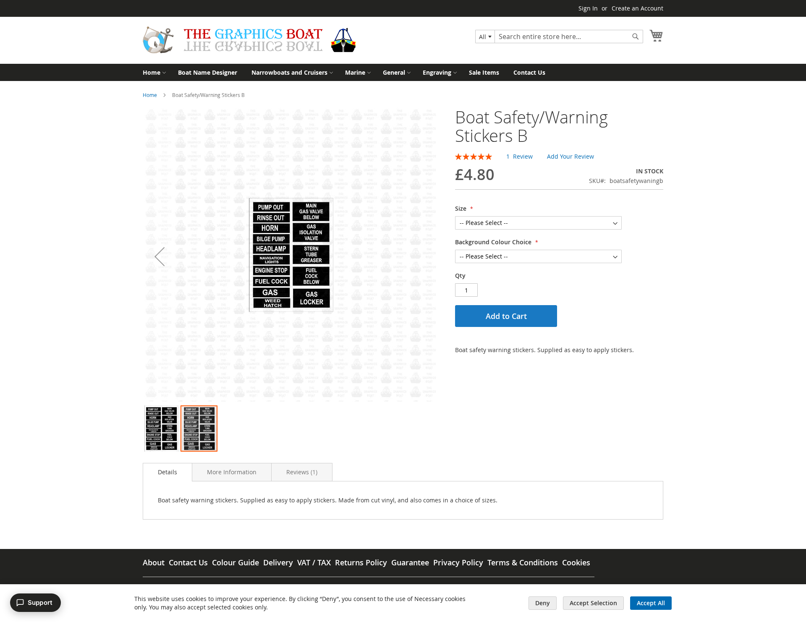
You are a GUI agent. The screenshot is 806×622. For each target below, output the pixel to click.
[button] (159, 256)
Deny (542, 603)
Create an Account (637, 8)
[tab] (167, 472)
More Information (231, 472)
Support (40, 602)
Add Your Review (570, 156)
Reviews (301, 472)
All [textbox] (482, 37)
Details (167, 472)
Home (150, 94)
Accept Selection (593, 603)
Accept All (651, 603)
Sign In (588, 8)
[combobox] (485, 36)
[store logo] (249, 39)
